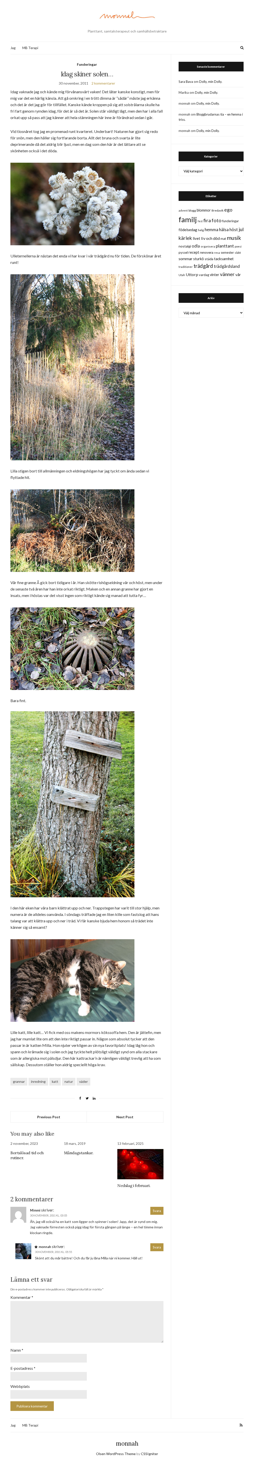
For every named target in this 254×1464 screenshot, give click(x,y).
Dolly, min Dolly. (210, 82)
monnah (127, 1443)
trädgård (203, 266)
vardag (204, 275)
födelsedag (188, 229)
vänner (227, 274)
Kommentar (21, 1297)
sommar (185, 258)
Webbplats (20, 1386)
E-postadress (22, 1368)
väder (83, 1081)
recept (194, 252)
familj (188, 219)
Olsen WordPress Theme (116, 1454)
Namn (16, 1350)
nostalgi (185, 246)
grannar (19, 1081)
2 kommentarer (103, 83)
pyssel (183, 252)
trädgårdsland (227, 266)
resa (217, 252)
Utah (182, 275)
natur (68, 1081)
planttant (225, 246)
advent (183, 210)
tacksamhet (224, 258)
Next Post (124, 1117)
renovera (206, 252)
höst (233, 229)
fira (207, 220)
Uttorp (192, 274)
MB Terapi (30, 48)
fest (200, 221)
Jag (13, 48)
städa (209, 259)
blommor (204, 210)
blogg (192, 210)
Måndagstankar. (79, 1152)
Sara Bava (186, 82)
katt (55, 1081)
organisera (208, 246)
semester (227, 252)
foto (217, 220)
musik (234, 237)
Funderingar (87, 64)
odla (196, 246)
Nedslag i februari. (133, 1185)
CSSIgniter (149, 1454)
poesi (238, 246)
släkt (238, 252)
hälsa (224, 229)
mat (223, 239)
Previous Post (48, 1117)
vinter (214, 275)
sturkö (198, 258)
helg (201, 230)
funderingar (230, 221)
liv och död (210, 238)
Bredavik (217, 210)
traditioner (186, 266)
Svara (157, 1211)
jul (241, 229)
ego (228, 210)
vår (238, 274)
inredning (38, 1081)
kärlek (185, 238)
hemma (211, 229)
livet (196, 238)
